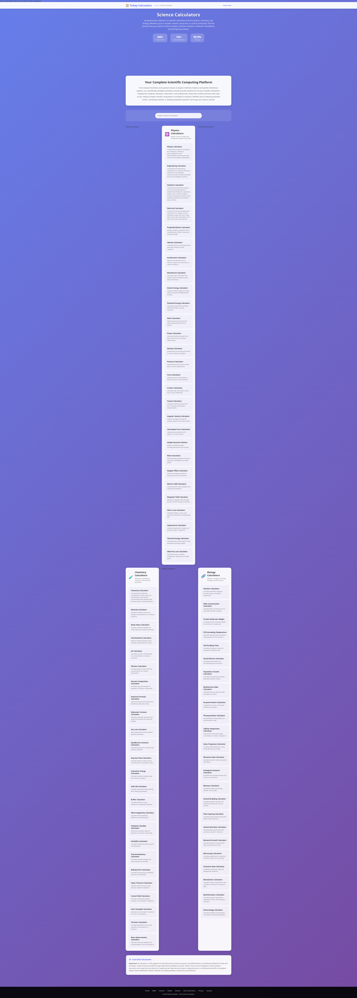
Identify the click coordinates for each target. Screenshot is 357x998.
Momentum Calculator (176, 273)
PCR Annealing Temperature (214, 632)
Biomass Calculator (211, 786)
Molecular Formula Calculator (139, 713)
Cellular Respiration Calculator (211, 730)
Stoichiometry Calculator (141, 638)
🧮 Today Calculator (139, 5)
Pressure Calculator (175, 361)
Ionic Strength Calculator (141, 909)
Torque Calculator (174, 401)
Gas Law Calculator (139, 729)
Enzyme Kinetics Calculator (214, 702)
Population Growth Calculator (211, 673)
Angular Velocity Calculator (178, 416)
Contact (209, 991)
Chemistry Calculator (139, 590)
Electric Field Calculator (176, 484)
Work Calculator (173, 318)
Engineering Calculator (176, 166)
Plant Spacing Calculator (213, 814)
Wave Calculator (174, 455)
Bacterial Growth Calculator (214, 840)
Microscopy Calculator (212, 853)
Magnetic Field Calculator (177, 497)
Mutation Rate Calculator (213, 757)
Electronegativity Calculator (142, 813)
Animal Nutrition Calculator (214, 827)
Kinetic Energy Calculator (177, 288)
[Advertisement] (178, 58)
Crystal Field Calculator (140, 896)
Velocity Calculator (174, 242)
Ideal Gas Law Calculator (177, 551)
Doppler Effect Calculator (177, 471)
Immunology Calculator (213, 910)
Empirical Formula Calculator (138, 698)
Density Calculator (174, 348)
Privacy (200, 991)
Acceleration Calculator (176, 257)
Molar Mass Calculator (140, 625)
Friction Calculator (174, 388)
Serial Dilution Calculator (213, 658)
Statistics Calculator (175, 185)
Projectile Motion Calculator (178, 227)
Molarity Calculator (139, 610)
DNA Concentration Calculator (211, 605)
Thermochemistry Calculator (138, 855)
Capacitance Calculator (176, 525)
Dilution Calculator (139, 666)
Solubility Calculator (139, 841)
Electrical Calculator (175, 208)
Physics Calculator (174, 147)
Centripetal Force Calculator (178, 429)
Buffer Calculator (138, 799)
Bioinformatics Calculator (213, 895)
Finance (161, 991)
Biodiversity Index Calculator (210, 688)
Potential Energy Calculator (178, 303)
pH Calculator (136, 651)
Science (177, 991)
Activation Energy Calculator (138, 772)
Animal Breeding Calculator (214, 799)
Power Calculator (174, 333)
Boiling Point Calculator (140, 870)
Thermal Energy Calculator (178, 538)
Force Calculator (174, 375)
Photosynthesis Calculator (214, 715)
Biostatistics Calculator (212, 879)
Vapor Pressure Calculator (141, 883)
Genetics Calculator (211, 588)
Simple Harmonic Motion (177, 442)
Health (169, 991)
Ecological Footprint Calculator (211, 771)
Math (154, 991)
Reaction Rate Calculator (141, 758)
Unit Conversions (189, 991)
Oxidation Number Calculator (138, 827)
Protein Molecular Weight (213, 619)
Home (157, 5)
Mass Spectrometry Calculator (139, 938)
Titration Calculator (139, 922)
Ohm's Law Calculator (176, 510)
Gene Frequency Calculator (214, 744)
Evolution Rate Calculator (213, 866)
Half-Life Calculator (139, 786)
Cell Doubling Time (211, 645)
